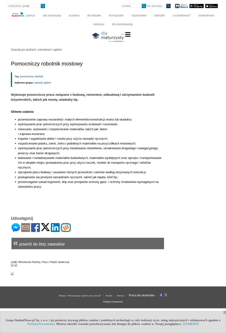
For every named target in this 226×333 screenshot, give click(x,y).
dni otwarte (94, 15)
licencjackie (116, 15)
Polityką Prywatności (41, 324)
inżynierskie (138, 15)
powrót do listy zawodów (39, 242)
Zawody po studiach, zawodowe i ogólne (36, 49)
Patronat (120, 296)
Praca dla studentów (141, 295)
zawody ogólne (42, 82)
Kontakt (109, 296)
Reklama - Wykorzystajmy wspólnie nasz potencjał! (80, 296)
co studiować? (182, 15)
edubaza (98, 24)
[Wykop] (66, 230)
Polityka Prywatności (113, 302)
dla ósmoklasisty (122, 24)
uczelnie (74, 15)
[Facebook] (35, 230)
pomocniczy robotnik (31, 76)
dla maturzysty (52, 15)
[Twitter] (45, 229)
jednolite (159, 15)
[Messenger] (15, 230)
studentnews (206, 15)
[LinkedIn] (55, 230)
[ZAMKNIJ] (191, 324)
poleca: (30, 15)
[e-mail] (25, 230)
